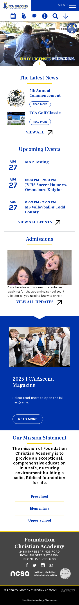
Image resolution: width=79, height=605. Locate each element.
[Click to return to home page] (15, 9)
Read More (40, 104)
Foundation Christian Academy (35, 590)
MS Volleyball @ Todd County (45, 210)
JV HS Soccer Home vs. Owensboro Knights (46, 187)
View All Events (35, 222)
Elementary (39, 508)
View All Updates (35, 301)
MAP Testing (37, 162)
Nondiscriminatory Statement (39, 600)
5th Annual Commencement (45, 93)
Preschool (39, 496)
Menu (63, 5)
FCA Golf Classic (45, 113)
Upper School (39, 520)
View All (35, 132)
